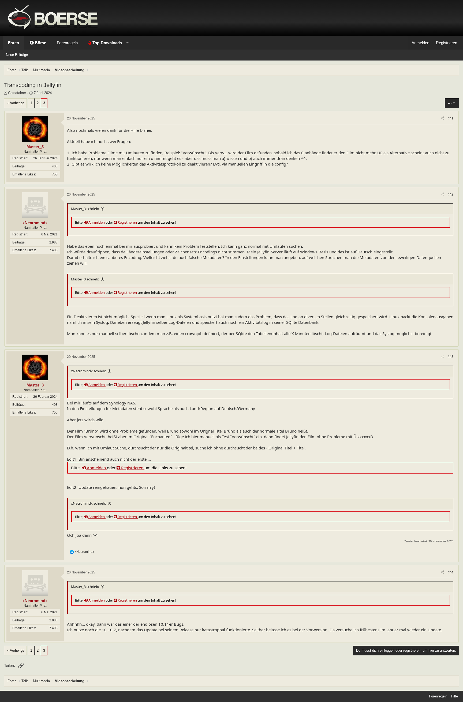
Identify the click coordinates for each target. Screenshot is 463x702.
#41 (450, 118)
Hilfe (454, 696)
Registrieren (127, 222)
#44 (450, 572)
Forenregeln (67, 42)
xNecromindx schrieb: (88, 371)
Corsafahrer (17, 93)
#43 (450, 357)
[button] (107, 43)
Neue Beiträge (17, 55)
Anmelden (97, 222)
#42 (450, 194)
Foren (13, 42)
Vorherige (17, 103)
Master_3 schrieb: (85, 208)
